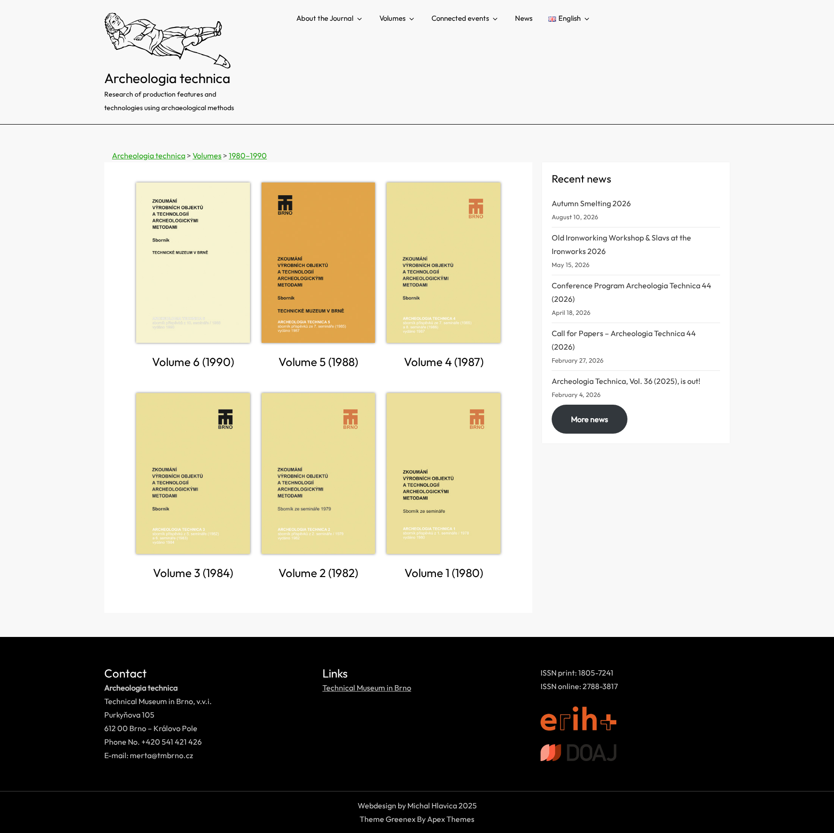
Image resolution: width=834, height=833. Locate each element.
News (523, 18)
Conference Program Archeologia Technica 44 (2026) (631, 292)
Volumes (392, 18)
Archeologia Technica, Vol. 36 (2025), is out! (626, 381)
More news (589, 419)
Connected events (460, 18)
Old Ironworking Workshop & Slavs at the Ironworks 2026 (621, 244)
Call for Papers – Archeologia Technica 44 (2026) (624, 340)
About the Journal (324, 18)
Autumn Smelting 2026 (591, 203)
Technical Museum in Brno (366, 687)
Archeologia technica (167, 78)
